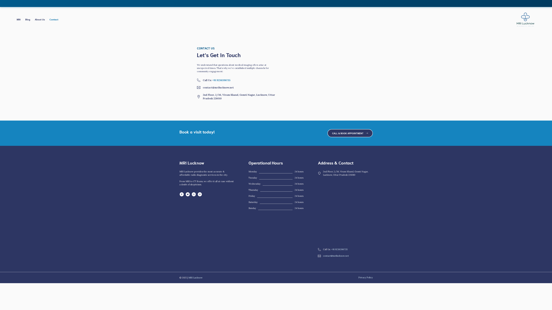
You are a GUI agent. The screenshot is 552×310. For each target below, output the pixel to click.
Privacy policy (365, 277)
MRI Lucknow (195, 277)
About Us (40, 19)
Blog (27, 19)
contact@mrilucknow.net (336, 255)
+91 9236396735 (221, 80)
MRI (19, 19)
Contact (53, 19)
